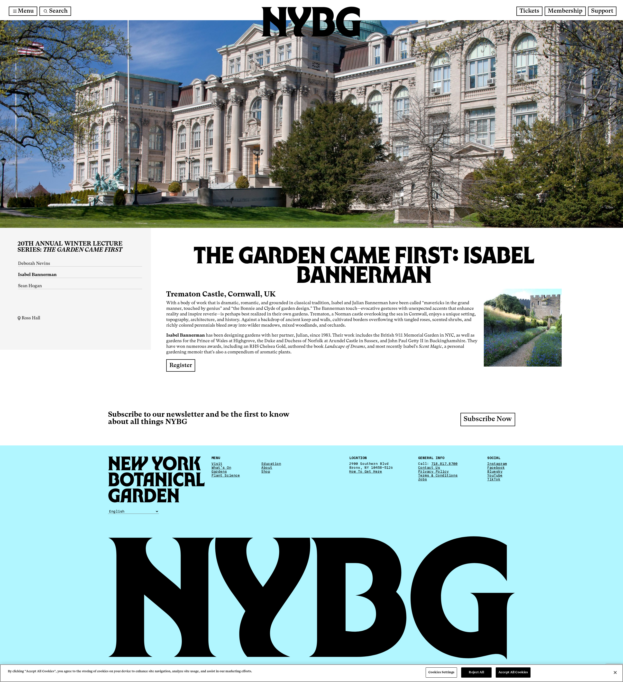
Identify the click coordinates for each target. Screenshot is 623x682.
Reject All (476, 672)
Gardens (219, 471)
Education (271, 464)
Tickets (529, 11)
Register (180, 366)
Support (602, 11)
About (266, 468)
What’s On (221, 468)
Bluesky (495, 471)
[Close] (615, 672)
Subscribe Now (488, 419)
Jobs (422, 479)
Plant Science (225, 475)
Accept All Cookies (513, 672)
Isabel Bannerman (37, 275)
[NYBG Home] (311, 22)
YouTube (495, 475)
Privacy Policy (433, 471)
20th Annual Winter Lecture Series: (70, 247)
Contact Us (429, 468)
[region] (311, 673)
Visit (216, 464)
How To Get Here (365, 471)
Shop (265, 471)
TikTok (493, 479)
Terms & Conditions (438, 475)
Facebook (496, 468)
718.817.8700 (444, 464)
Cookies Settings (441, 672)
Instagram (497, 464)
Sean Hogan (30, 286)
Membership (565, 11)
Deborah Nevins (34, 263)
